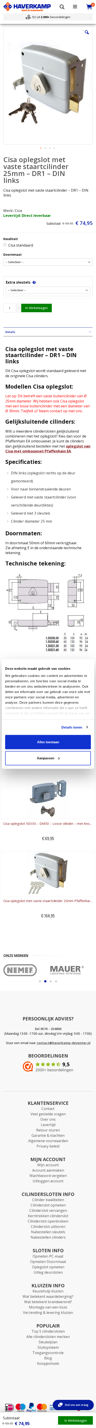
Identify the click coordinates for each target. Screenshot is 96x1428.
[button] (86, 36)
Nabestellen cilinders (48, 1237)
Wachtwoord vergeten (48, 1175)
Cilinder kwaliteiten (48, 1199)
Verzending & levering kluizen (48, 1312)
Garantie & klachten (48, 1135)
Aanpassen (45, 758)
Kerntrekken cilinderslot (48, 1215)
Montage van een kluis (48, 1307)
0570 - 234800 (50, 1029)
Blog (48, 1358)
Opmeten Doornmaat (48, 1261)
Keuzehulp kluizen (48, 1291)
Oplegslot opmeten (48, 1267)
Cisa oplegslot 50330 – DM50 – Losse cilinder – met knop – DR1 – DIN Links (48, 823)
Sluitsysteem (48, 1347)
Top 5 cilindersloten (48, 1331)
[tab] (48, 331)
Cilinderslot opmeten (48, 1205)
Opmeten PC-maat (48, 1256)
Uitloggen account (48, 1181)
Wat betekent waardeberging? (48, 1296)
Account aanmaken (48, 1170)
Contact (48, 1108)
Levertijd (48, 1124)
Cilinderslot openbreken (48, 1221)
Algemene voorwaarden (48, 1140)
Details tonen (71, 727)
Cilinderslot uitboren (48, 1226)
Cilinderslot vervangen (48, 1210)
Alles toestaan (48, 742)
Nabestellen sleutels (48, 1231)
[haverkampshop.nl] (27, 6)
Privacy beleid (48, 1146)
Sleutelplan (48, 1342)
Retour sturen (48, 1130)
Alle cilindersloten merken (48, 1336)
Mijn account (48, 1164)
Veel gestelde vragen (48, 1114)
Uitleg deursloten (48, 1272)
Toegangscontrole (48, 1352)
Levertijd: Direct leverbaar (27, 215)
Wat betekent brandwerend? (48, 1301)
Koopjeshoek (48, 1363)
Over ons (48, 1119)
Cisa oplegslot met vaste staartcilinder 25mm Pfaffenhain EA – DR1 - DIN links (48, 900)
